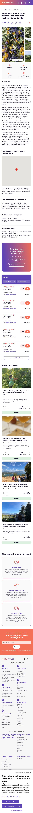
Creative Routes (7, 702)
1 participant (7, 281)
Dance (3, 707)
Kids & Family (6, 687)
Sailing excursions (6, 724)
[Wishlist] (29, 23)
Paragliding (20, 710)
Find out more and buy (16, 265)
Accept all (10, 801)
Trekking (19, 705)
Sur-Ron (19, 716)
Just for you (5, 668)
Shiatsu (19, 693)
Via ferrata (19, 704)
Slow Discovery (10, 9)
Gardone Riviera (21, 740)
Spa (18, 685)
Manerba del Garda (6, 759)
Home (3, 9)
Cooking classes (21, 676)
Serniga (19, 751)
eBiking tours (5, 719)
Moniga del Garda (6, 766)
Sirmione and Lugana (24, 756)
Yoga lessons (20, 687)
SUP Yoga (19, 688)
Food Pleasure (21, 668)
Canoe (3, 725)
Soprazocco (20, 742)
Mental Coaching (21, 696)
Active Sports (21, 702)
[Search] (18, 2)
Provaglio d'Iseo (21, 737)
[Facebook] (8, 23)
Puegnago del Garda (7, 764)
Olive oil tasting (21, 673)
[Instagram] (27, 659)
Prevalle (19, 748)
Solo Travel (4, 670)
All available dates (16, 358)
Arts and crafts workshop (8, 705)
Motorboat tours (6, 716)
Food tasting (20, 670)
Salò (18, 743)
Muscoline (4, 761)
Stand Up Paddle (6, 722)
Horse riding (5, 717)
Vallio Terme (20, 745)
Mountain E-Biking (21, 712)
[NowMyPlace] (7, 3)
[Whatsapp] (12, 23)
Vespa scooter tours (6, 714)
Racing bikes (20, 715)
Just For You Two (6, 671)
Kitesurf (19, 720)
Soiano (3, 767)
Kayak (3, 727)
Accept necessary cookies (12, 806)
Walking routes (19, 9)
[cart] (29, 2)
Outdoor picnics (21, 674)
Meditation (19, 695)
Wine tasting (20, 671)
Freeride (19, 723)
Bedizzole (19, 750)
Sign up (16, 646)
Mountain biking (21, 713)
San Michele (20, 747)
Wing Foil (19, 721)
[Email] (20, 23)
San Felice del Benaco (7, 769)
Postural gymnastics (22, 690)
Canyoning (19, 707)
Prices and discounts (9, 294)
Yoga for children (6, 696)
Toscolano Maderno (22, 739)
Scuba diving (20, 724)
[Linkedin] (30, 659)
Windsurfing (20, 718)
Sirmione (19, 758)
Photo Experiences (6, 703)
